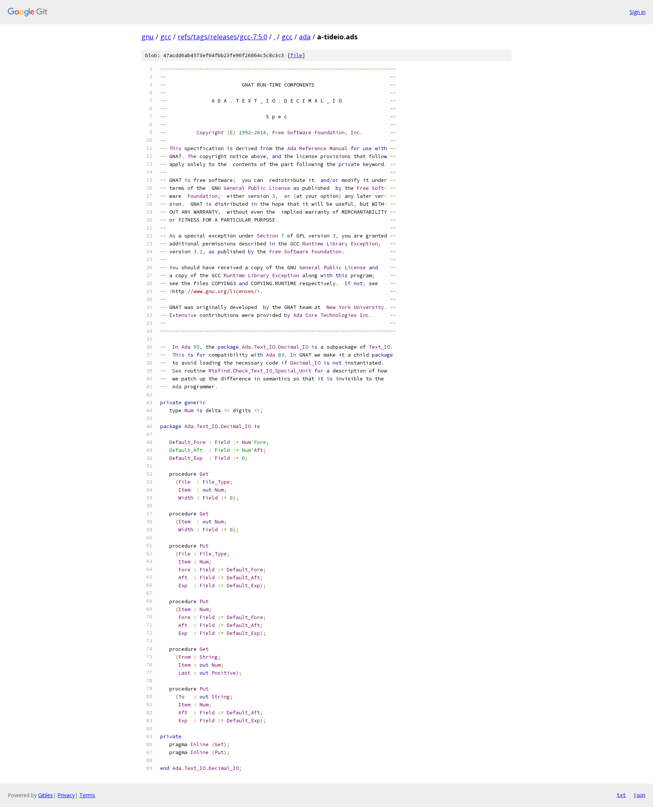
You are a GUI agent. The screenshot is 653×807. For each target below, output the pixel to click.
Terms (87, 795)
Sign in (637, 12)
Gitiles (45, 795)
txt (621, 794)
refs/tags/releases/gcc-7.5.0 (222, 36)
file (296, 55)
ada (305, 36)
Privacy (66, 795)
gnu (147, 36)
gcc (165, 36)
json (639, 794)
